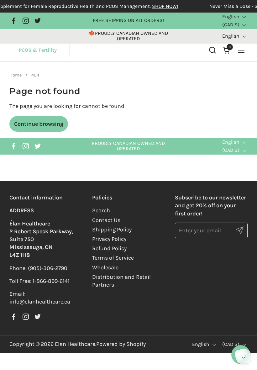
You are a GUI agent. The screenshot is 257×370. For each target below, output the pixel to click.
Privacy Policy (109, 238)
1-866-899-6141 (51, 281)
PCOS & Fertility (44, 50)
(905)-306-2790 (47, 268)
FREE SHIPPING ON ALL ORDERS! (128, 20)
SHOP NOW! (160, 6)
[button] (212, 50)
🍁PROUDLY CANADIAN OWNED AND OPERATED (128, 36)
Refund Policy (109, 248)
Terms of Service (113, 257)
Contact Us (106, 220)
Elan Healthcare (75, 344)
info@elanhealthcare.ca (39, 301)
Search (101, 210)
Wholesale (105, 267)
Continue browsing (38, 123)
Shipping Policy (112, 229)
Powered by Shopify (121, 344)
